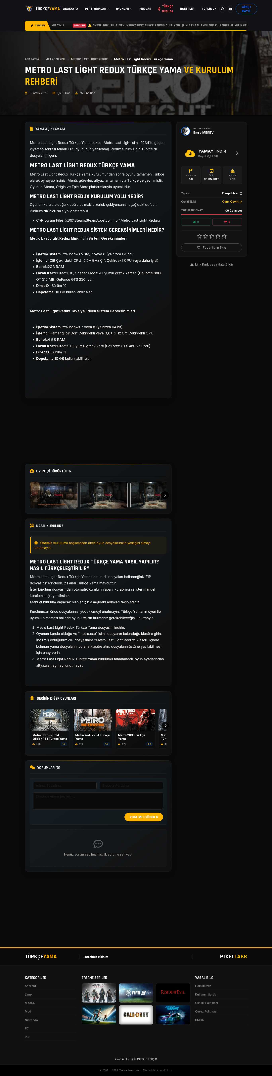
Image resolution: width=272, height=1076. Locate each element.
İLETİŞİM (152, 1059)
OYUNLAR (122, 9)
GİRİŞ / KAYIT (246, 9)
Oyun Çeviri (230, 201)
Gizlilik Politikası (206, 1003)
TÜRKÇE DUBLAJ (167, 9)
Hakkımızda (203, 986)
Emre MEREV (203, 133)
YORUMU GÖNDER (143, 817)
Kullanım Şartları (206, 994)
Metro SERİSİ (55, 59)
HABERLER (187, 9)
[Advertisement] (98, 431)
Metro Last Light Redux (89, 59)
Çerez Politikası (206, 1011)
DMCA (199, 1020)
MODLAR (145, 9)
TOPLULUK (209, 9)
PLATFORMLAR (95, 9)
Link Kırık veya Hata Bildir (213, 264)
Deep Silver (230, 193)
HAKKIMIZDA (137, 1059)
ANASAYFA (70, 9)
